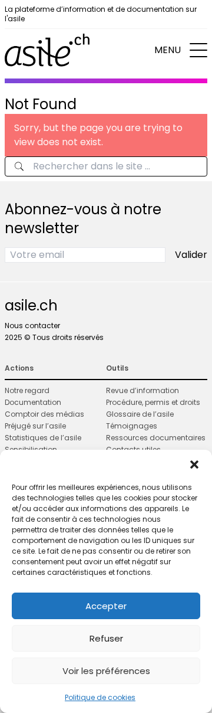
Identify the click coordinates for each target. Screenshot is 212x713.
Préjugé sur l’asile (35, 426)
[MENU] (198, 50)
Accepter (106, 606)
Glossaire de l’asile (140, 414)
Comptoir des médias (44, 414)
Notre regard (27, 390)
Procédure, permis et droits (153, 402)
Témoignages (131, 426)
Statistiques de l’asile (43, 438)
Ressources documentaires (156, 438)
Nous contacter (32, 325)
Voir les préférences (106, 671)
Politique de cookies (100, 697)
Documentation (33, 402)
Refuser (106, 638)
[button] (194, 464)
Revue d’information (142, 390)
